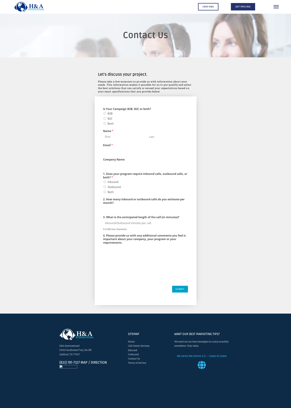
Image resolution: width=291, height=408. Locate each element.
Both (111, 123)
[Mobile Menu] (276, 6)
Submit (179, 289)
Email (108, 145)
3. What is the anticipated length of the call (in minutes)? (141, 217)
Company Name (114, 159)
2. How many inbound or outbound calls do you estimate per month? (144, 201)
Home (131, 341)
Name (108, 131)
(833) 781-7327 (69, 362)
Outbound (114, 187)
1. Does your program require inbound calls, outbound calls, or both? (145, 175)
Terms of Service (137, 362)
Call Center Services (139, 345)
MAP (84, 362)
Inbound (113, 182)
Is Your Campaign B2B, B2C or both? (127, 109)
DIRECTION (99, 362)
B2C (110, 118)
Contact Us (134, 358)
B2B (110, 113)
